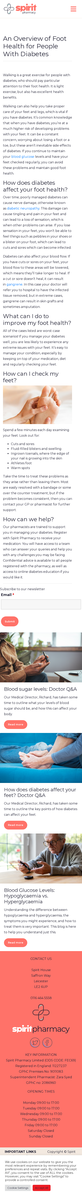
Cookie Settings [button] (17, 1187)
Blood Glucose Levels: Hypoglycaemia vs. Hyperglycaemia (29, 896)
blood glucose (22, 157)
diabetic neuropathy (23, 208)
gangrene (14, 284)
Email (7, 595)
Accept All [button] (41, 1187)
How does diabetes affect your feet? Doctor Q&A (40, 792)
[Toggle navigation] (73, 9)
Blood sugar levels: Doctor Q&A (40, 689)
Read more (15, 724)
